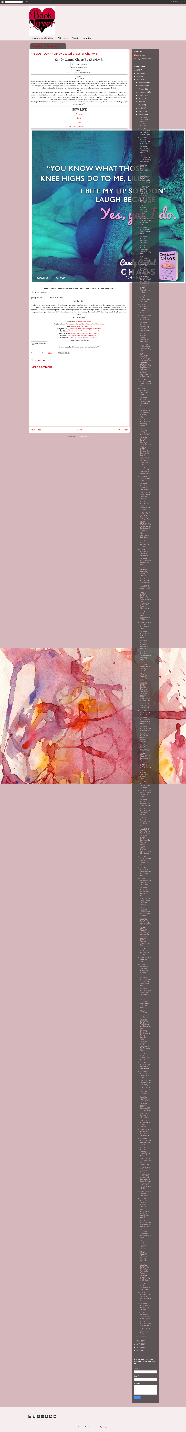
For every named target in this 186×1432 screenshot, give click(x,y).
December (142, 82)
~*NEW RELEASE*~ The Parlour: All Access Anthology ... (144, 261)
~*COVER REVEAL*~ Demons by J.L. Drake (144, 391)
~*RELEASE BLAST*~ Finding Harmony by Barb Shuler (143, 338)
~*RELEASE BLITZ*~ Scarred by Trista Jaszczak (144, 199)
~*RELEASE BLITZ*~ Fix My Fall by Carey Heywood (144, 1306)
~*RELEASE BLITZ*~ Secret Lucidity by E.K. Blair (144, 382)
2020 (138, 73)
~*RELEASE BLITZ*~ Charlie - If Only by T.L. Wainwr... (144, 812)
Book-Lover (140, 55)
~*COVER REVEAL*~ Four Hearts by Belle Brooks (144, 432)
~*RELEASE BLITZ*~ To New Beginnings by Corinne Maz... (144, 871)
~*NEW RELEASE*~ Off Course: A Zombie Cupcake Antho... (144, 1034)
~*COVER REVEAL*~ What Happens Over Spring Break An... (144, 1004)
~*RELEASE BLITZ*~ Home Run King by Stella (144, 562)
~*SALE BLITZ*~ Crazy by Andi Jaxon (144, 478)
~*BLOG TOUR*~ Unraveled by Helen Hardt (144, 1193)
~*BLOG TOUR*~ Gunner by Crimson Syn (144, 606)
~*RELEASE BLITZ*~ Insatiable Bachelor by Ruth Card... (143, 644)
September (142, 92)
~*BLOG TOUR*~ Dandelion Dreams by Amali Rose (144, 190)
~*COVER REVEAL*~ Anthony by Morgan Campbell (143, 572)
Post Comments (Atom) (84, 436)
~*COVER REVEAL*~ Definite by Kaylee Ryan (143, 552)
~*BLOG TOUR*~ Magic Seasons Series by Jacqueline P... (144, 1091)
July (140, 99)
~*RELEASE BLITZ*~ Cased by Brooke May (144, 729)
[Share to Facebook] (66, 353)
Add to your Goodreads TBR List (79, 126)
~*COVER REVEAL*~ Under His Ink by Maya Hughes (144, 774)
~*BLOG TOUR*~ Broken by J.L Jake (144, 959)
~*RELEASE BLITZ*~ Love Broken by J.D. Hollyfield (144, 423)
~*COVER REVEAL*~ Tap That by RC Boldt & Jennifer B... (144, 1296)
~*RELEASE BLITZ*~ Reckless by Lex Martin (143, 951)
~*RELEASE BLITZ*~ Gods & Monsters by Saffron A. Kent (144, 720)
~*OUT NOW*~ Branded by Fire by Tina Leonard (144, 374)
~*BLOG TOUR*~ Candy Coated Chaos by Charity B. (144, 496)
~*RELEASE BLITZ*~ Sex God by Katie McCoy (143, 1056)
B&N (79, 118)
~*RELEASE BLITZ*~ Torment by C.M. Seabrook (144, 487)
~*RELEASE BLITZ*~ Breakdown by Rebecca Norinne (144, 840)
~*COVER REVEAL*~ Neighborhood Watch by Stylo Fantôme (144, 912)
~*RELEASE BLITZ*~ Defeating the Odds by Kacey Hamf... (144, 250)
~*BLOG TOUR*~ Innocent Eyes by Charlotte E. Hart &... (144, 625)
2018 (138, 80)
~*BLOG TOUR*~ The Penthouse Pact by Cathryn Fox (144, 1162)
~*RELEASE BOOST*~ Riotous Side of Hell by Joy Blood (144, 891)
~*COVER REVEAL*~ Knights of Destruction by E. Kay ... (144, 209)
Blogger (105, 1427)
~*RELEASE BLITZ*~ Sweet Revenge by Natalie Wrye (144, 1065)
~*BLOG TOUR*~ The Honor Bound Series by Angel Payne (144, 516)
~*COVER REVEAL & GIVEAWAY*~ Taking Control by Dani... (144, 308)
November (142, 86)
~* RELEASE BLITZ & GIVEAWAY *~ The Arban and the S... (144, 822)
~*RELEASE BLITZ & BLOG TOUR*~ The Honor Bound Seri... (144, 981)
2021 (138, 70)
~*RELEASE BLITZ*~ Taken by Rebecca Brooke (144, 634)
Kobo (79, 122)
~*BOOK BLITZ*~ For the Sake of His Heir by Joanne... (144, 793)
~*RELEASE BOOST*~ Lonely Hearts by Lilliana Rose (144, 697)
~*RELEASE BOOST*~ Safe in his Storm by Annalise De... (144, 1224)
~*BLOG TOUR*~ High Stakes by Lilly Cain (144, 1186)
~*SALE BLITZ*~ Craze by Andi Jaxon (144, 588)
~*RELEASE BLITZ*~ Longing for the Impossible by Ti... (144, 180)
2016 (138, 1344)
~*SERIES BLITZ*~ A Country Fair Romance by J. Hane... (144, 597)
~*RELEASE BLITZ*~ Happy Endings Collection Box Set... (144, 860)
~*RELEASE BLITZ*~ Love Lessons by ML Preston (144, 150)
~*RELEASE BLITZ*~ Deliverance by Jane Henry (144, 1286)
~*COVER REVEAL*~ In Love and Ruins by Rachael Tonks (144, 220)
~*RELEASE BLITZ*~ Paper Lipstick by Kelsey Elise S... (144, 992)
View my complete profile (143, 59)
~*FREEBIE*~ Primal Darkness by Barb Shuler (143, 534)
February (141, 114)
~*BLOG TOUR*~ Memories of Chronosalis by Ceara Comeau (144, 1178)
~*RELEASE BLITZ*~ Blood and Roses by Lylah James (144, 280)
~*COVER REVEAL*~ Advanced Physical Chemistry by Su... (143, 1257)
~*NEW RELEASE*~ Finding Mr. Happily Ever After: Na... (143, 1213)
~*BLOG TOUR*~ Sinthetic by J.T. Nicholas (144, 1115)
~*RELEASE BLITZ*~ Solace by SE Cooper (144, 1278)
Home (79, 430)
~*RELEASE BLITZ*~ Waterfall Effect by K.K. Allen (144, 140)
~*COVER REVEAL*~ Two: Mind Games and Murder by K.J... (143, 969)
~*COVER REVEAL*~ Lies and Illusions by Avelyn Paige (144, 159)
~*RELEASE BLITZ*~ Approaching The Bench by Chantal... (144, 1046)
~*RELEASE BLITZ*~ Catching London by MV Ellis (144, 1152)
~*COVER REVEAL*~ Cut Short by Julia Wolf (144, 757)
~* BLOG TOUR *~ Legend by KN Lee (144, 1170)
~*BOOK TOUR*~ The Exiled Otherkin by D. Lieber (144, 461)
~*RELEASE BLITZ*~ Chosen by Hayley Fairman (144, 441)
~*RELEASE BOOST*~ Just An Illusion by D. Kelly (144, 1141)
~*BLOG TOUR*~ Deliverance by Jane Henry (144, 1083)
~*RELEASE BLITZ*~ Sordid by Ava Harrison (144, 1324)
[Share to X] (63, 353)
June (140, 102)
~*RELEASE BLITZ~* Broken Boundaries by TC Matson (144, 615)
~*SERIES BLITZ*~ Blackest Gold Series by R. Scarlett (144, 451)
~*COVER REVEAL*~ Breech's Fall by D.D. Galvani (144, 850)
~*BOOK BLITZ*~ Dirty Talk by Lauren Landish (144, 705)
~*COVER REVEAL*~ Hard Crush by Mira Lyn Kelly (144, 1014)
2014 (138, 1350)
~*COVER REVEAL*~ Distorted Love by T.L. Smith (144, 1316)
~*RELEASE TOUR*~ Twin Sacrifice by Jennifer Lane (144, 131)
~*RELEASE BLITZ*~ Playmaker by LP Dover (144, 289)
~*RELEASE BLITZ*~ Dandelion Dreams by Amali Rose (143, 687)
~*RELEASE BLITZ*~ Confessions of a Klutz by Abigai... (144, 656)
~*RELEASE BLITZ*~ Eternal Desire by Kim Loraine (144, 271)
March (140, 111)
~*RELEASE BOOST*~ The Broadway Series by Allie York (144, 169)
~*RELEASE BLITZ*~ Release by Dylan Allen (143, 240)
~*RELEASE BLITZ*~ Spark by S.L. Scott (144, 712)
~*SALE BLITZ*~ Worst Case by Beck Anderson (144, 831)
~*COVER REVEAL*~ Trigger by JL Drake (143, 677)
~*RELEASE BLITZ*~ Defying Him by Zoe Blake (144, 298)
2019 (138, 76)
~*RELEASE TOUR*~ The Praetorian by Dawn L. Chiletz (144, 470)
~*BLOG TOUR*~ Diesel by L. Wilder (144, 1331)
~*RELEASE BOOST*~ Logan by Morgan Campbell (142, 1202)
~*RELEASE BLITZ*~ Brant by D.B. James (144, 765)
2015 (138, 1347)
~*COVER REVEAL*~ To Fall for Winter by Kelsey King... (144, 413)
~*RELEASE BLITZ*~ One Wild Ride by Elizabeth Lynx (144, 1023)
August (141, 95)
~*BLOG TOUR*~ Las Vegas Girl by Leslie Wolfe (144, 317)
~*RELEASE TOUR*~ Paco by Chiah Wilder (144, 1099)
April (140, 108)
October (141, 89)
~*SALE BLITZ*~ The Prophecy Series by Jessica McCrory (144, 121)
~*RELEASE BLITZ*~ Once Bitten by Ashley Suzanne (144, 738)
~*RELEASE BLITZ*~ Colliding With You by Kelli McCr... (144, 401)
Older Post (123, 430)
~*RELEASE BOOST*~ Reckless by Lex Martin (143, 543)
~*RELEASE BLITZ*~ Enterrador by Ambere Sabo (144, 748)
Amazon (79, 114)
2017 (138, 1341)
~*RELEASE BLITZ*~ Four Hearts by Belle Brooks (144, 230)
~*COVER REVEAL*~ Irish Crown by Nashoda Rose (144, 931)
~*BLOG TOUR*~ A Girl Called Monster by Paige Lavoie (144, 1132)
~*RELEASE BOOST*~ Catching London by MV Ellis (144, 941)
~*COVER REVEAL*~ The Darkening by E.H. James (144, 881)
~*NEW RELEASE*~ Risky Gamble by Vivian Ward (144, 357)
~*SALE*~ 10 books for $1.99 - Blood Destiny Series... (144, 348)
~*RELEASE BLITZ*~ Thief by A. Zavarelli (144, 581)
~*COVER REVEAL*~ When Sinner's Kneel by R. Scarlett (144, 667)
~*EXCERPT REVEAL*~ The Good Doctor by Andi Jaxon (144, 366)
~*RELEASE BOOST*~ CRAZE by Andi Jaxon (144, 1074)
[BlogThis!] (61, 353)
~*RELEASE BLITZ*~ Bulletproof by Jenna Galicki (144, 803)
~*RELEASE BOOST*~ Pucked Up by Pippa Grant (144, 784)
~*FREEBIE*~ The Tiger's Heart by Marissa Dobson (143, 1245)
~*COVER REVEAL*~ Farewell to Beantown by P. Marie (144, 1234)
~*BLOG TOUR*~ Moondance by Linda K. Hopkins (144, 1123)
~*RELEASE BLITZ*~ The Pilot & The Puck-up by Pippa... (143, 1269)
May (140, 105)
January (141, 1337)
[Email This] (59, 353)
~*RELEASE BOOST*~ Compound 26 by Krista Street (144, 1107)
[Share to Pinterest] (68, 353)
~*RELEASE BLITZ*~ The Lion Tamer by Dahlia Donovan (144, 922)
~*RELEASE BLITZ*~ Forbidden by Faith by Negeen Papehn (144, 326)
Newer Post (36, 430)
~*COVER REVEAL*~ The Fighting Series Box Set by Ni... (144, 525)
